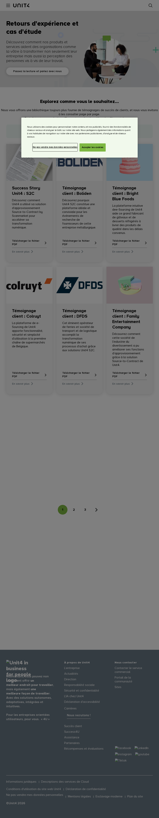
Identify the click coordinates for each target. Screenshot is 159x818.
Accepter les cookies (92, 147)
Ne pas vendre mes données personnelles (55, 147)
